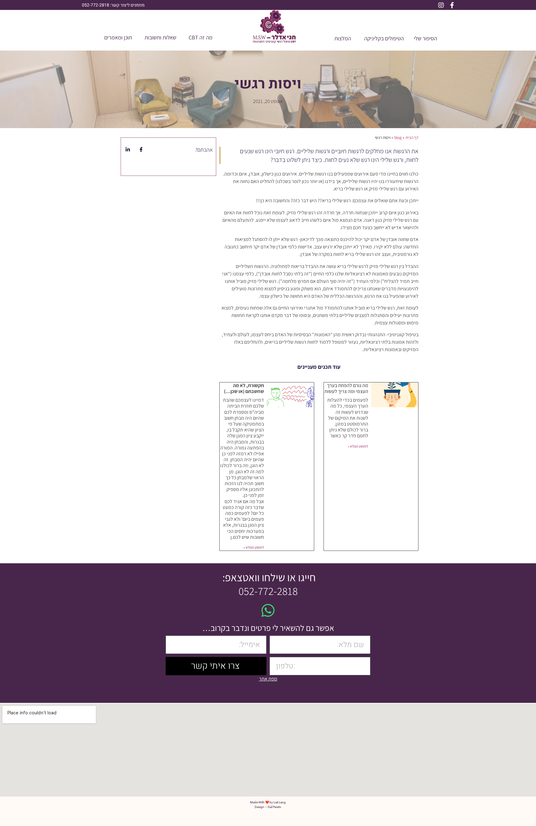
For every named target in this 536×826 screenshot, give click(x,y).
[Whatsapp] (267, 610)
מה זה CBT (200, 37)
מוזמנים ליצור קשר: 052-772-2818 (113, 5)
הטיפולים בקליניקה (384, 38)
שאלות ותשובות (160, 37)
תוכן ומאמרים (118, 37)
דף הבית (411, 137)
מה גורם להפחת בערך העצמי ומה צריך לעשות (346, 388)
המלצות (342, 38)
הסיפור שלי (425, 38)
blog (398, 137)
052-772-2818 (268, 591)
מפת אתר (268, 679)
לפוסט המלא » (358, 446)
